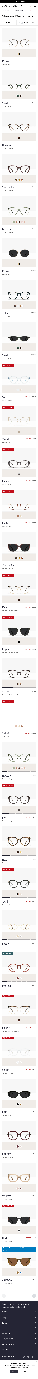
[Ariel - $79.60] (19, 883)
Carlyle (6, 439)
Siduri (5, 733)
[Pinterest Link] (32, 1357)
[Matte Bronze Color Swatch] (17, 516)
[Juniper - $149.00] (19, 1135)
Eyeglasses (6, 10)
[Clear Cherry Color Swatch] (17, 1146)
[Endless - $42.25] (19, 1219)
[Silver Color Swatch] (21, 936)
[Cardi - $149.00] (19, 84)
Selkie (5, 1070)
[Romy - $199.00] (19, 42)
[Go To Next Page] (34, 1295)
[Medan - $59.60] (19, 378)
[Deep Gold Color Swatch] (19, 53)
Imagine (7, 229)
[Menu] (35, 6)
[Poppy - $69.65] (19, 630)
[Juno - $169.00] (19, 1093)
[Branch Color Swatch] (19, 810)
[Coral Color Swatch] (21, 1062)
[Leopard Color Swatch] (21, 96)
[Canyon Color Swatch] (21, 306)
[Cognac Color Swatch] (21, 1146)
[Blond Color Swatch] (22, 222)
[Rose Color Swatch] (24, 222)
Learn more (25, 1367)
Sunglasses (19, 10)
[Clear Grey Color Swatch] (23, 306)
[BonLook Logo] (9, 6)
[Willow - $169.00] (19, 1177)
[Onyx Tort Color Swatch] (19, 1230)
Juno (4, 1112)
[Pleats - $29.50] (19, 462)
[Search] (22, 6)
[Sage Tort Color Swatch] (15, 306)
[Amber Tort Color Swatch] (21, 852)
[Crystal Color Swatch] (18, 306)
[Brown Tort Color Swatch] (16, 179)
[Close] (36, 1361)
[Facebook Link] (20, 1357)
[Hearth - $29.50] (19, 588)
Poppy (5, 649)
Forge (5, 943)
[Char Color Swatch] (22, 180)
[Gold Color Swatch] (21, 516)
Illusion (6, 145)
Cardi (5, 103)
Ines (4, 859)
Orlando (7, 1280)
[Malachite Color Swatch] (13, 222)
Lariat (5, 523)
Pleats (5, 481)
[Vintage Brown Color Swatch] (19, 432)
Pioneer (6, 986)
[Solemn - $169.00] (19, 294)
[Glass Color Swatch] (17, 390)
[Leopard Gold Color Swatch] (21, 684)
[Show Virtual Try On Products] (21, 23)
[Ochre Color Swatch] (17, 1272)
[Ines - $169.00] (19, 841)
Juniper (6, 1154)
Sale (31, 10)
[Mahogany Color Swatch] (17, 978)
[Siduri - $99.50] (19, 714)
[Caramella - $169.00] (19, 168)
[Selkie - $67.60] (19, 1051)
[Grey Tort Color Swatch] (19, 474)
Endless (6, 1238)
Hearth (6, 607)
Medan (6, 397)
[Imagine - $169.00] (19, 210)
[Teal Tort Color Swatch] (17, 95)
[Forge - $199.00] (19, 925)
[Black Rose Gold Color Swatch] (17, 894)
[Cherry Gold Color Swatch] (17, 684)
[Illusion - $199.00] (19, 126)
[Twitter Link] (28, 1357)
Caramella (8, 187)
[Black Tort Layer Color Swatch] (19, 180)
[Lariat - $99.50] (19, 504)
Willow (6, 1196)
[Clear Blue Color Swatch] (21, 1273)
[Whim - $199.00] (19, 673)
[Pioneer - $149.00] (19, 967)
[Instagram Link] (24, 1357)
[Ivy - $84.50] (19, 799)
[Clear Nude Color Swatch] (21, 390)
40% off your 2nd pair (19, 1)
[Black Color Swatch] (19, 642)
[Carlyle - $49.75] (19, 420)
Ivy (4, 817)
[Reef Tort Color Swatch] (17, 222)
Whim (6, 691)
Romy (5, 61)
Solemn (6, 313)
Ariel (5, 901)
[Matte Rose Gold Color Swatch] (16, 726)
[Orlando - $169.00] (19, 1261)
